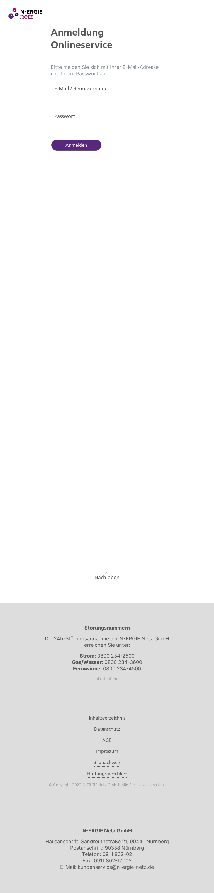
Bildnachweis (107, 762)
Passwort (61, 125)
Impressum (107, 751)
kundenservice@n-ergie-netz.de (116, 867)
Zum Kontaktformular (107, 526)
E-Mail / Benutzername (73, 97)
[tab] (107, 382)
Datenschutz (107, 729)
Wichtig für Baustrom (71, 397)
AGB (107, 740)
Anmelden (76, 145)
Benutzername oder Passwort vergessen (87, 188)
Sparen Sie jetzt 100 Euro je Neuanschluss (94, 382)
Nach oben (107, 577)
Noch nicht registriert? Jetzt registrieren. (87, 203)
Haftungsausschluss (107, 773)
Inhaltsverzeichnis (107, 718)
